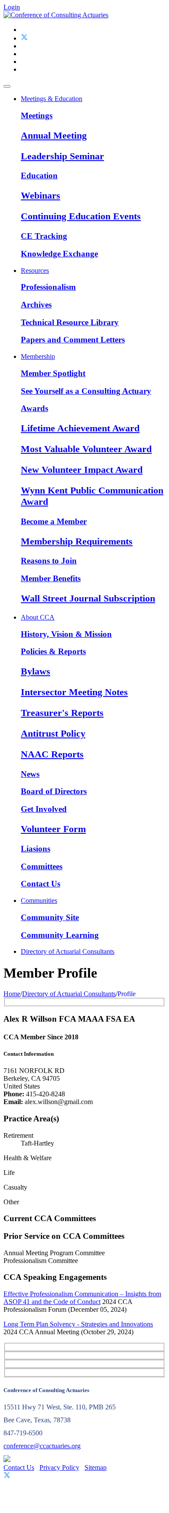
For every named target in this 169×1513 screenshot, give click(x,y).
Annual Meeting (54, 135)
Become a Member (54, 521)
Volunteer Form (53, 828)
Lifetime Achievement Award (80, 428)
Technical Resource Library (70, 322)
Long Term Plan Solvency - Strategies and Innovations (78, 1324)
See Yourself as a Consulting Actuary (86, 391)
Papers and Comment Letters (73, 339)
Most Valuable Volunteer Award (86, 448)
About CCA (38, 617)
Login (11, 7)
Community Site (50, 917)
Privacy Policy (59, 1467)
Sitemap (95, 1467)
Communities (39, 900)
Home (11, 993)
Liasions (35, 848)
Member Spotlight (53, 373)
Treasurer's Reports (62, 712)
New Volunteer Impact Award (82, 469)
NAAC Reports (52, 754)
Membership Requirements (77, 541)
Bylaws (35, 671)
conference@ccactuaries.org (42, 1446)
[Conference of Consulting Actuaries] (55, 15)
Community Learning (60, 935)
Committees (41, 866)
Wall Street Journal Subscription (88, 598)
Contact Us (40, 883)
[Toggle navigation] (6, 86)
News (30, 774)
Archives (36, 304)
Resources (35, 270)
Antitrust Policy (53, 733)
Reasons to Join (49, 560)
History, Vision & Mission (66, 634)
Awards (34, 408)
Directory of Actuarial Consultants (67, 951)
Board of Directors (54, 791)
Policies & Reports (53, 651)
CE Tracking (44, 236)
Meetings (36, 115)
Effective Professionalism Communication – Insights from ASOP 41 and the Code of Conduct (82, 1297)
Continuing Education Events (81, 216)
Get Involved (44, 808)
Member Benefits (51, 578)
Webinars (40, 195)
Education (39, 175)
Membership (38, 356)
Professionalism (48, 286)
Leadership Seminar (62, 156)
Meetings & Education (51, 98)
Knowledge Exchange (59, 253)
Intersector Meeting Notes (74, 692)
